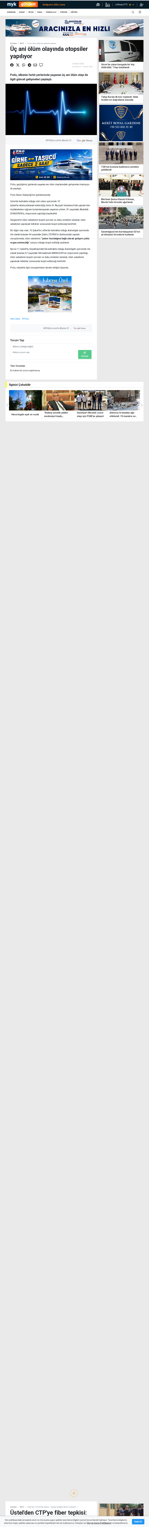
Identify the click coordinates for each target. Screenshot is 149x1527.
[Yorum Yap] (41, 65)
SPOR (31, 12)
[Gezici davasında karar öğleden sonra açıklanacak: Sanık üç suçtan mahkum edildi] (121, 1514)
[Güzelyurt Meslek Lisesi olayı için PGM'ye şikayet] (58, 400)
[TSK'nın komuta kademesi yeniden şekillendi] (121, 153)
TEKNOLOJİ (51, 12)
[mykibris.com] (23, 5)
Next (142, 223)
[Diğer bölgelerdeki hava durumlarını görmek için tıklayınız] (133, 5)
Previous (100, 223)
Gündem (13, 43)
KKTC (22, 43)
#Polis (25, 318)
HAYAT (22, 12)
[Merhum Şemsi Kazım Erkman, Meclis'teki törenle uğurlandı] (121, 185)
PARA (39, 12)
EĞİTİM (74, 12)
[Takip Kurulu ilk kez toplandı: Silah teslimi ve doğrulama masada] (121, 83)
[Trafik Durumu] (98, 5)
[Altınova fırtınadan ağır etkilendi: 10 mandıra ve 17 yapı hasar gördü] (90, 400)
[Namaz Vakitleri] (107, 4)
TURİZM (63, 12)
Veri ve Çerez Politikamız (99, 1523)
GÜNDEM (11, 12)
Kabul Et (138, 1521)
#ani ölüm (15, 318)
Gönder (84, 356)
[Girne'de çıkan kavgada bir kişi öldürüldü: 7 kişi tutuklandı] (121, 50)
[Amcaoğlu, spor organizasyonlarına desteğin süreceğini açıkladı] (123, 400)
